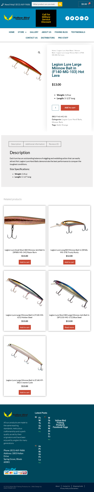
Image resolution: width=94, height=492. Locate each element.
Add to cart (70, 108)
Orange (65, 125)
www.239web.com (10, 488)
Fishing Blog (61, 32)
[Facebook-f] (67, 18)
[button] (39, 52)
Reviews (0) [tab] (54, 144)
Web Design (36, 486)
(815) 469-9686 (17, 450)
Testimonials (78, 32)
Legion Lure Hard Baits (65, 50)
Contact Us (32, 38)
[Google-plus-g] (82, 18)
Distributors (48, 38)
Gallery (34, 32)
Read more (69, 327)
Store (21, 32)
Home (11, 32)
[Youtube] (77, 18)
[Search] (60, 4)
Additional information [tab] (35, 144)
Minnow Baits (57, 122)
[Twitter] (72, 18)
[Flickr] (86, 18)
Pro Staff (63, 38)
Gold (59, 125)
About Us (46, 32)
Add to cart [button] (24, 262)
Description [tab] (16, 144)
